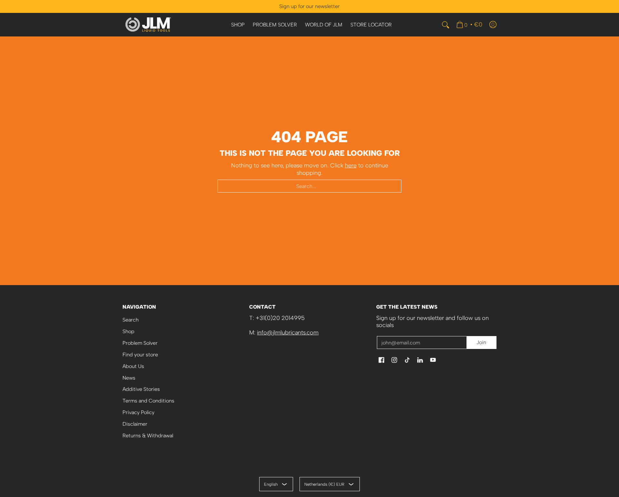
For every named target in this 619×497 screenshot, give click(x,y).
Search (131, 320)
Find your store (140, 355)
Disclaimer (135, 424)
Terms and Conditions (148, 401)
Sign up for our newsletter (309, 6)
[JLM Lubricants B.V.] (148, 24)
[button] (381, 360)
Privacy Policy (138, 412)
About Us (133, 366)
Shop (128, 331)
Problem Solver (140, 343)
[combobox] (309, 186)
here (351, 165)
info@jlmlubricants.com (288, 332)
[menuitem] (238, 25)
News (129, 378)
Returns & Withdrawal (148, 435)
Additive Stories (141, 389)
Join (481, 342)
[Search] (445, 24)
